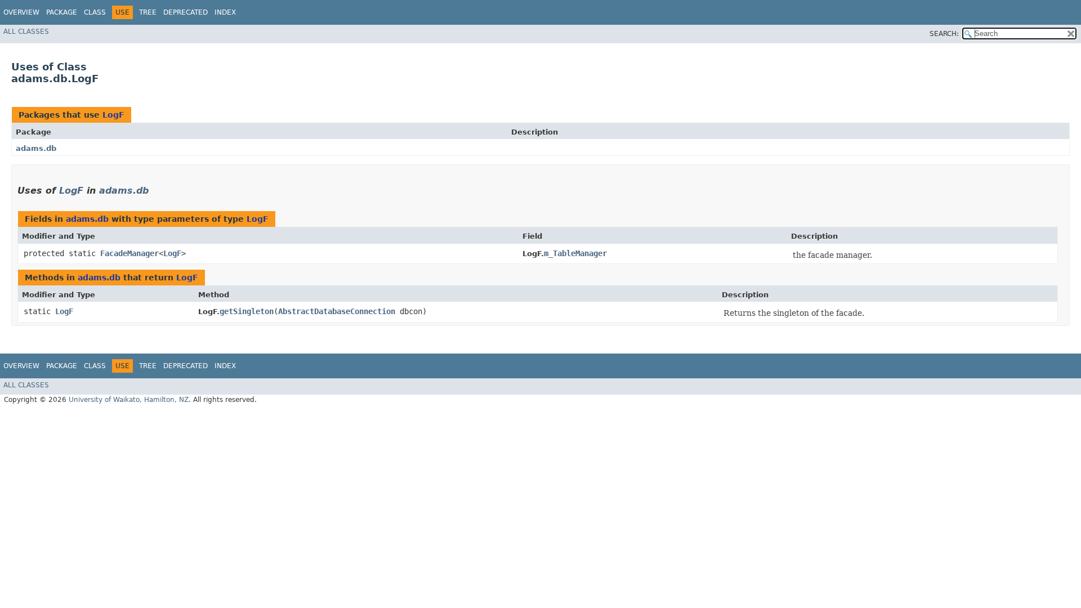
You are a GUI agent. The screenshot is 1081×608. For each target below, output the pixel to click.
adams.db (36, 148)
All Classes (26, 31)
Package (61, 12)
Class (95, 12)
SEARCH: (944, 34)
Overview (21, 12)
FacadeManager (129, 253)
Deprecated (185, 12)
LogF (113, 114)
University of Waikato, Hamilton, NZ (129, 400)
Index (225, 12)
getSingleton (247, 311)
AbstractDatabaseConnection (336, 311)
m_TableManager (575, 253)
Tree (148, 12)
